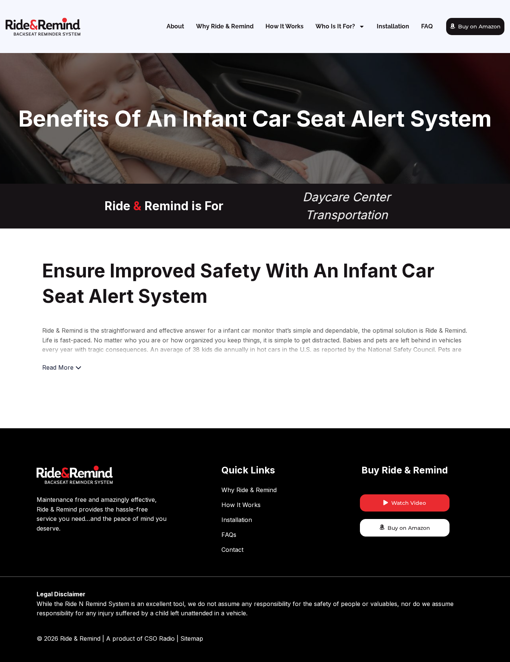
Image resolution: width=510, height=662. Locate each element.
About (175, 26)
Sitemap (191, 638)
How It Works (284, 26)
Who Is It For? (335, 26)
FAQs (228, 534)
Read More (58, 367)
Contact (232, 549)
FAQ (427, 26)
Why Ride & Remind (225, 26)
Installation (393, 26)
